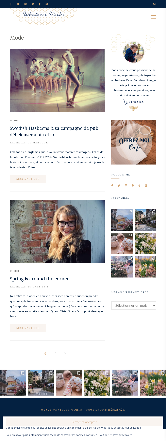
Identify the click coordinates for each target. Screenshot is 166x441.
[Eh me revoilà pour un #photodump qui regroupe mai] (122, 243)
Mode (14, 120)
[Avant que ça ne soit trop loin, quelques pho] (145, 220)
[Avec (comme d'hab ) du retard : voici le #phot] (122, 267)
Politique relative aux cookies (115, 435)
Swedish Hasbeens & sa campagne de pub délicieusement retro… (54, 131)
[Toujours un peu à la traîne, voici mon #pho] (145, 267)
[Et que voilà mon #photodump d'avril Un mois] (145, 243)
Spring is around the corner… (41, 279)
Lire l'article (28, 178)
